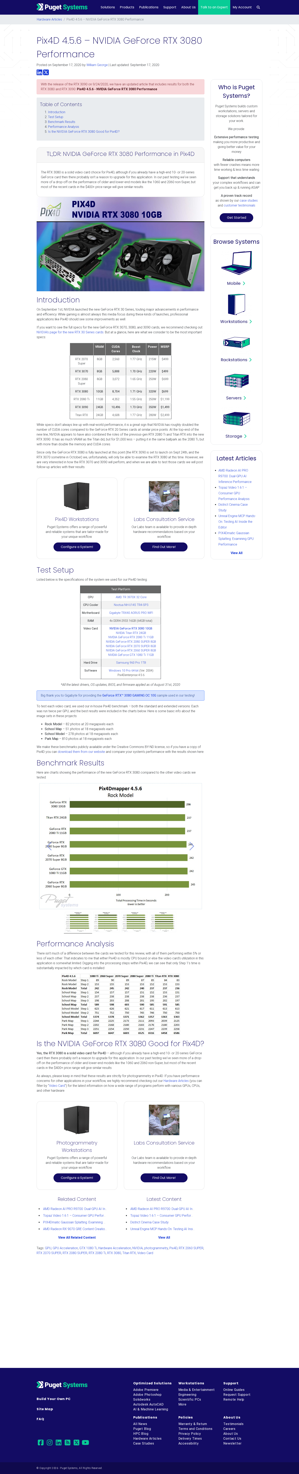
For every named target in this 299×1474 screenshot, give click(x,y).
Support (169, 7)
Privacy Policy (189, 1434)
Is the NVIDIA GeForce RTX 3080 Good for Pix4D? (84, 132)
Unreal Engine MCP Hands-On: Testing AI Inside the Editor (170, 1229)
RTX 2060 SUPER (191, 1248)
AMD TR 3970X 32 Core (131, 597)
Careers (229, 1429)
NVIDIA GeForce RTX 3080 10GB (131, 628)
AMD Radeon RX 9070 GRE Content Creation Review (80, 1229)
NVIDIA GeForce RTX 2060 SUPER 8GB (131, 650)
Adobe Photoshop (147, 1395)
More (182, 1404)
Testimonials (233, 1424)
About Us (188, 7)
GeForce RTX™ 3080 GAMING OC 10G (129, 695)
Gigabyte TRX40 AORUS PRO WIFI (131, 613)
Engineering (187, 1395)
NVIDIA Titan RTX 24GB (131, 633)
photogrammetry (156, 1248)
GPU (48, 1248)
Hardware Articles (49, 19)
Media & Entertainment (196, 1390)
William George (97, 65)
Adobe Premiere (146, 1390)
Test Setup (55, 117)
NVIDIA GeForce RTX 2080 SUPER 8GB (131, 642)
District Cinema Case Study (149, 1222)
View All (164, 1237)
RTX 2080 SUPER (75, 1253)
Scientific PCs (189, 1399)
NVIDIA (137, 1248)
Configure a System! (77, 547)
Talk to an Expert (214, 7)
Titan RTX (129, 1253)
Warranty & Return (192, 1424)
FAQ (40, 1419)
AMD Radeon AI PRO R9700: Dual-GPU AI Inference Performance (89, 1209)
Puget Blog (142, 1429)
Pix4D (173, 1248)
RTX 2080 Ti (97, 1253)
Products (127, 7)
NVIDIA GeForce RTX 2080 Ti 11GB (131, 637)
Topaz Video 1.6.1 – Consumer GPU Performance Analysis (84, 1215)
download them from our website (81, 752)
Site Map (45, 1409)
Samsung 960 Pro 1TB (131, 662)
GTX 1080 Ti (88, 1248)
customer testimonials (239, 205)
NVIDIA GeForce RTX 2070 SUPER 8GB (131, 646)
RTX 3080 (114, 1253)
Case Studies (143, 1443)
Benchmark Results (61, 122)
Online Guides (233, 1390)
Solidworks (142, 1399)
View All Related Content (77, 1237)
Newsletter (232, 1443)
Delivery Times (190, 1438)
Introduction (56, 112)
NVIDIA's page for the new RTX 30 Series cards (70, 332)
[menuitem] (258, 7)
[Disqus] (149, 1309)
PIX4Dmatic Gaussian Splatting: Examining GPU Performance (86, 1222)
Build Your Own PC (54, 1399)
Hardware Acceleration (114, 1248)
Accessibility (188, 1443)
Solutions (108, 7)
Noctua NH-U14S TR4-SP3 (131, 605)
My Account (242, 7)
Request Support (236, 1395)
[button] (49, 846)
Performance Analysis (63, 127)
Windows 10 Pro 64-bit (124, 670)
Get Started (236, 217)
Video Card (57, 1086)
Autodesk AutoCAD (148, 1404)
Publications (148, 7)
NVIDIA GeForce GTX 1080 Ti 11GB (131, 655)
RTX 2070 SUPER (49, 1253)
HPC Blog (140, 1434)
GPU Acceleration (65, 1248)
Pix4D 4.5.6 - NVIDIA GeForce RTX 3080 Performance (117, 89)
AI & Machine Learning (150, 1409)
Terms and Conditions (195, 1429)
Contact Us (232, 1438)
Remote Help (233, 1399)
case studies (249, 200)
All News (140, 1424)
